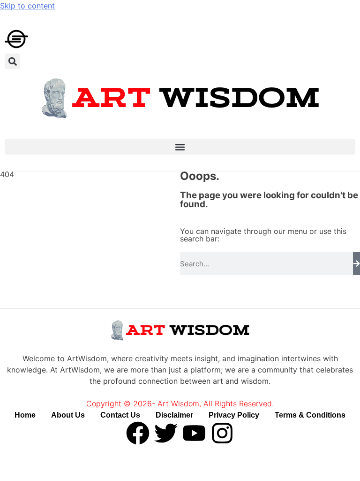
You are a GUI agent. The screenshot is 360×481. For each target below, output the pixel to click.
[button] (12, 61)
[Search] (356, 263)
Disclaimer (174, 415)
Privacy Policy (234, 415)
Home (25, 415)
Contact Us (120, 415)
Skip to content (27, 5)
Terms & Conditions (310, 415)
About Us (68, 415)
